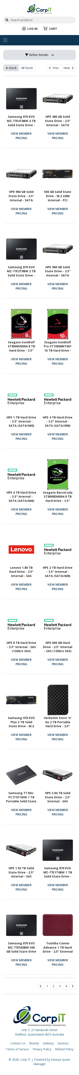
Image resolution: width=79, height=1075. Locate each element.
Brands (34, 1043)
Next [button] (67, 68)
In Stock (11, 68)
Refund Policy (64, 1049)
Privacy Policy (42, 1049)
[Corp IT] (39, 9)
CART (53, 29)
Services (63, 1043)
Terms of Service (17, 1049)
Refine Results (38, 55)
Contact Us (17, 1043)
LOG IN (32, 29)
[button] (47, 986)
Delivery (48, 1043)
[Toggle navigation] (5, 40)
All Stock (27, 68)
